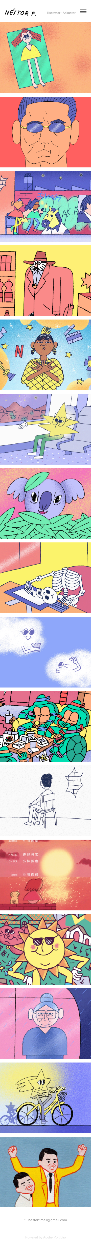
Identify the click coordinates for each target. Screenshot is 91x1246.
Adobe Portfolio (54, 1237)
